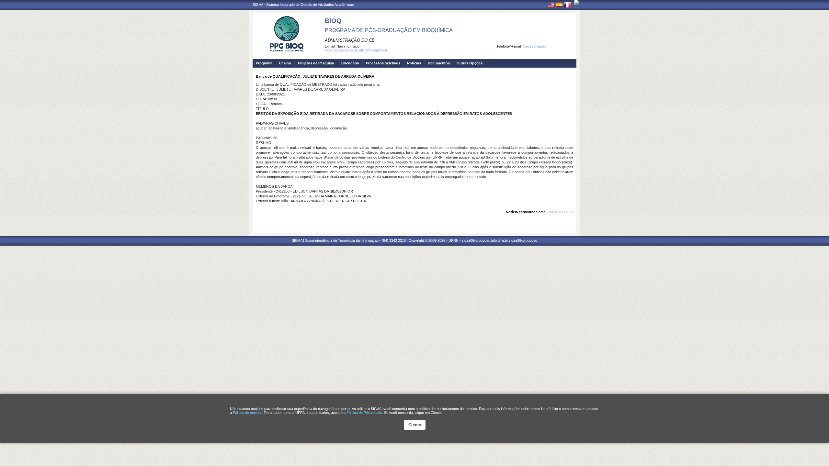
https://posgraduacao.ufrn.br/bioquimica (356, 50)
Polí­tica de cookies (247, 413)
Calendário (350, 63)
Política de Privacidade (364, 413)
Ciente (414, 424)
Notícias (414, 63)
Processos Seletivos (383, 63)
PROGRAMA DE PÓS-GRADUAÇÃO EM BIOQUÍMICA (389, 30)
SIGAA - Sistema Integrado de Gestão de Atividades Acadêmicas (303, 4)
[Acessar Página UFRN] (576, 2)
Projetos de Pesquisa (316, 63)
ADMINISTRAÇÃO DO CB (350, 40)
